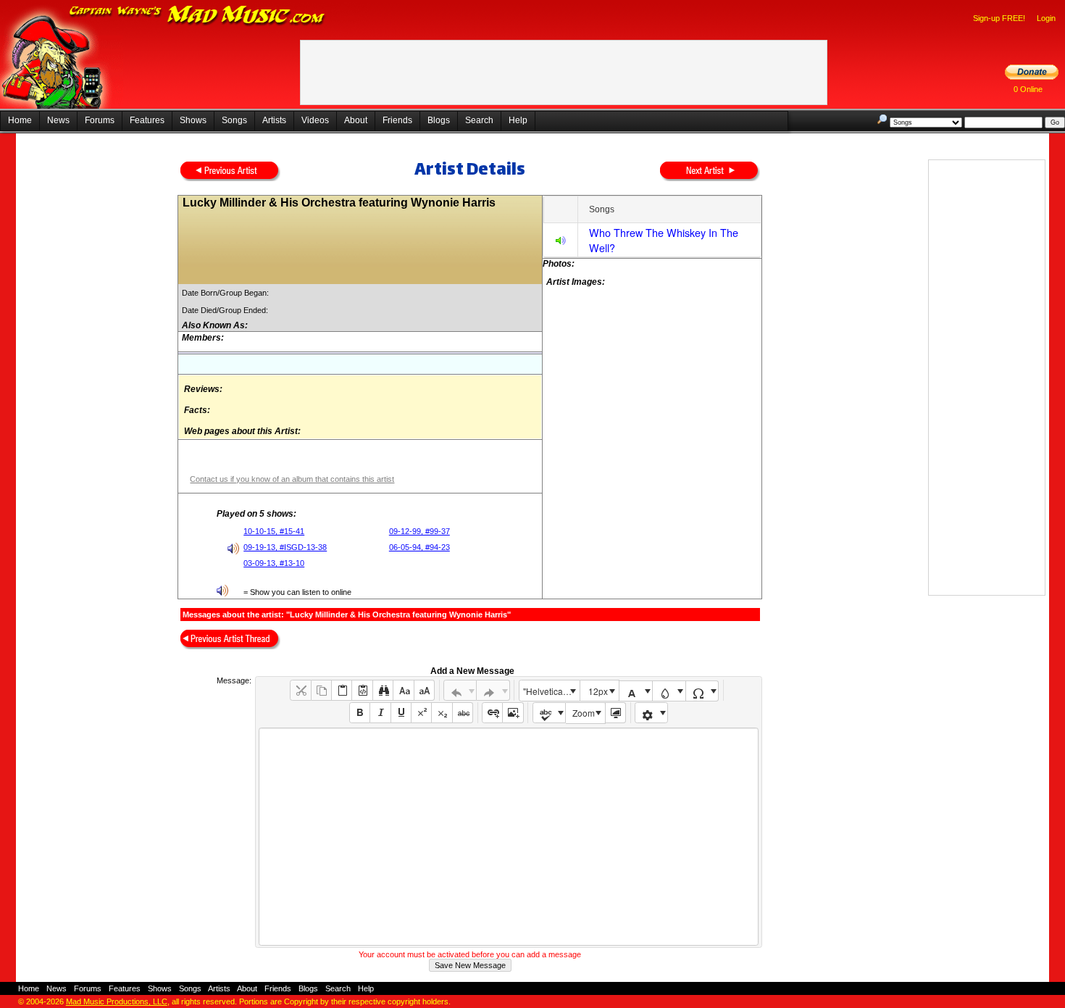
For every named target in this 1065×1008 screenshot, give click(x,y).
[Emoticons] (651, 712)
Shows (193, 120)
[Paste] (341, 690)
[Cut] (300, 690)
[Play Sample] (561, 242)
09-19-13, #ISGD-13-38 (285, 547)
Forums (99, 120)
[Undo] (460, 690)
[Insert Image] (512, 712)
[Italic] (380, 712)
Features (147, 120)
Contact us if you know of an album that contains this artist (292, 479)
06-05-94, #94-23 (419, 547)
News (58, 120)
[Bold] (359, 712)
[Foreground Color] (635, 691)
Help (518, 120)
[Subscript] (441, 712)
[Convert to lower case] (403, 690)
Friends (397, 120)
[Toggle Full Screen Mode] (615, 712)
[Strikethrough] (462, 712)
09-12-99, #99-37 (419, 531)
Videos (315, 120)
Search (479, 120)
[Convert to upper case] (424, 690)
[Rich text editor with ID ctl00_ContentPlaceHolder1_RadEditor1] (508, 836)
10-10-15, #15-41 (273, 531)
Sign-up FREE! (999, 18)
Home (20, 120)
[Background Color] (669, 691)
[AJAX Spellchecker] (549, 712)
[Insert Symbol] (702, 691)
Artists (274, 120)
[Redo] (493, 690)
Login (1046, 18)
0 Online (1028, 89)
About (355, 120)
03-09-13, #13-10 (273, 563)
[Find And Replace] (383, 690)
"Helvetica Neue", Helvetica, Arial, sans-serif (551, 691)
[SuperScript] (421, 712)
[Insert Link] (492, 712)
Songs (234, 120)
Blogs (438, 120)
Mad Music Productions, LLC (116, 1001)
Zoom (583, 713)
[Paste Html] (362, 690)
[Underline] (401, 712)
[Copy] (321, 690)
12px (598, 691)
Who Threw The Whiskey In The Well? (663, 240)
